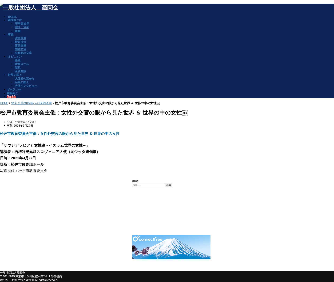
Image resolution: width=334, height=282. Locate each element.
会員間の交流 (23, 52)
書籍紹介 (12, 93)
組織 (18, 30)
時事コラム (22, 63)
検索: (135, 181)
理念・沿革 (22, 27)
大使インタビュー (26, 85)
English (11, 96)
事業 (11, 34)
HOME (4, 103)
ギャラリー (14, 89)
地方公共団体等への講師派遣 (31, 103)
